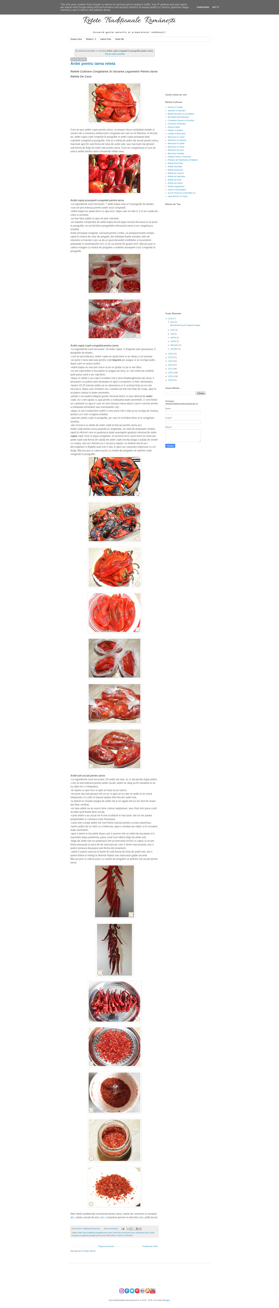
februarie (174, 345)
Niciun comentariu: (111, 1229)
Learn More (203, 7)
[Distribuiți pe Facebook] (137, 1228)
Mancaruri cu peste (176, 147)
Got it (215, 7)
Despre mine (76, 39)
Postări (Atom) (89, 1251)
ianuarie (174, 349)
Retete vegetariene (176, 186)
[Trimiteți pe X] (134, 1228)
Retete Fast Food (175, 163)
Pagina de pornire (106, 1246)
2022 (170, 365)
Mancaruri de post (176, 150)
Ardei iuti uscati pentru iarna (124, 1233)
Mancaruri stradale (176, 153)
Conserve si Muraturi (124, 1235)
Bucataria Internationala (178, 117)
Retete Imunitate (175, 166)
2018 (170, 380)
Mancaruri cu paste (176, 143)
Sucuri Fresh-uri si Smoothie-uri (182, 193)
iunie (172, 330)
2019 (170, 376)
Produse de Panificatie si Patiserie (183, 160)
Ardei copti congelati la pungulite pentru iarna (95, 1233)
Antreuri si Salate (175, 107)
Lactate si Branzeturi (177, 133)
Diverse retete (174, 127)
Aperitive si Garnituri (177, 110)
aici (140, 425)
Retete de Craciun (176, 173)
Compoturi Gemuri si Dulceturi (181, 120)
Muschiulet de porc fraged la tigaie (185, 325)
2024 (170, 357)
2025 (170, 354)
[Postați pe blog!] (131, 1228)
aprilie (173, 337)
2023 (170, 361)
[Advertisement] (189, 67)
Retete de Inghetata (176, 176)
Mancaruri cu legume (177, 140)
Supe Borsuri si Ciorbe (178, 196)
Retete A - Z (91, 39)
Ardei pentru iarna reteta (92, 63)
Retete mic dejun (175, 183)
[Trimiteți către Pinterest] (140, 1228)
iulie (172, 322)
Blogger (166, 1300)
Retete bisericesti (175, 170)
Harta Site (119, 39)
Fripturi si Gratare (175, 130)
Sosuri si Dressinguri (177, 190)
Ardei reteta (110, 1235)
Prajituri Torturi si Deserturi (179, 157)
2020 (170, 373)
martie (173, 341)
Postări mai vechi (150, 1246)
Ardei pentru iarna (143, 1233)
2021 (170, 369)
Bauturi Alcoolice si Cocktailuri (181, 114)
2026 (170, 318)
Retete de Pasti (174, 180)
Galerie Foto (105, 39)
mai (172, 334)
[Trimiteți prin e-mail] (128, 1228)
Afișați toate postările (115, 54)
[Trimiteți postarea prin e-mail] (122, 1229)
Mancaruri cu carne (176, 137)
